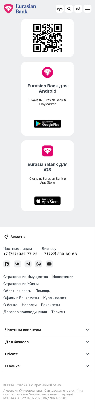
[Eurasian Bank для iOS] (47, 201)
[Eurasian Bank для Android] (47, 124)
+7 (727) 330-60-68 (59, 254)
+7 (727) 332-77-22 (20, 254)
